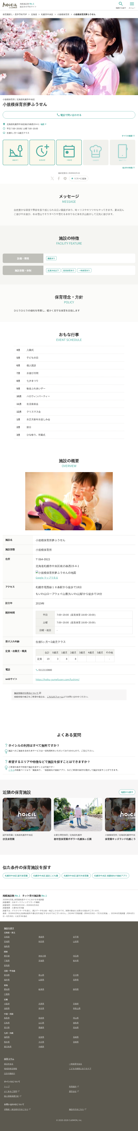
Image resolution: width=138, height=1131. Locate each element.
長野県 (76, 979)
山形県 (76, 941)
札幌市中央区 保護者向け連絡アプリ (110, 875)
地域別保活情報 (10, 1068)
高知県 (76, 1027)
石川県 (76, 975)
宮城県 (7, 941)
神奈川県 (42, 955)
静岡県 (76, 989)
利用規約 (72, 1086)
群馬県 (7, 965)
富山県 (41, 975)
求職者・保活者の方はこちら (16, 1109)
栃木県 (76, 960)
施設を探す (9, 928)
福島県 (7, 946)
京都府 (76, 1003)
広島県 (7, 1022)
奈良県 (41, 1008)
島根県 (41, 1017)
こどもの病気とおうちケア (80, 1068)
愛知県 (7, 989)
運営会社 (72, 1091)
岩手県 (76, 936)
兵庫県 (41, 1003)
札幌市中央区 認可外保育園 (76, 875)
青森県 (41, 936)
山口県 (41, 1022)
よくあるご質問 (10, 1091)
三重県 (7, 994)
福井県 (7, 979)
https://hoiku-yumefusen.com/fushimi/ (57, 679)
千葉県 (7, 960)
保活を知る (8, 1063)
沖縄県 (41, 1046)
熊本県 (7, 1041)
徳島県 (76, 1022)
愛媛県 (41, 1027)
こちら (11, 769)
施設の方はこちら (76, 1109)
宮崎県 (76, 1041)
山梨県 (41, 979)
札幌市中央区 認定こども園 (45, 875)
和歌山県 (76, 1008)
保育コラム (9, 1058)
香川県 (7, 1027)
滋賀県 (7, 1008)
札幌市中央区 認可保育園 (16, 875)
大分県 (41, 1041)
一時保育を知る (75, 1063)
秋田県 (41, 941)
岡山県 (76, 1017)
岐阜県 (41, 989)
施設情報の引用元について (27, 692)
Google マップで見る (47, 577)
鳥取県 (7, 1017)
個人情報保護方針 (11, 1096)
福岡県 (7, 1037)
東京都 (7, 955)
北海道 (7, 936)
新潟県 (7, 975)
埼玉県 (76, 955)
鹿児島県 (7, 1046)
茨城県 (41, 960)
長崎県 (76, 1037)
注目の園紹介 (9, 1073)
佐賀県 (41, 1037)
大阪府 (7, 1003)
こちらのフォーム (55, 696)
